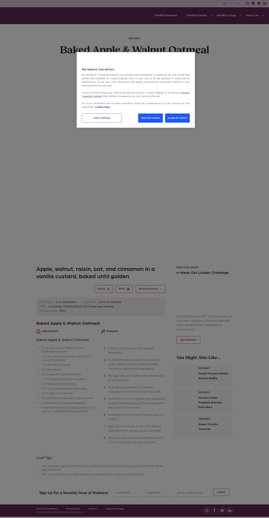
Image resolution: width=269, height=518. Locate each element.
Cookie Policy (102, 107)
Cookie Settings (102, 118)
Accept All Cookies (177, 118)
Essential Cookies (150, 118)
